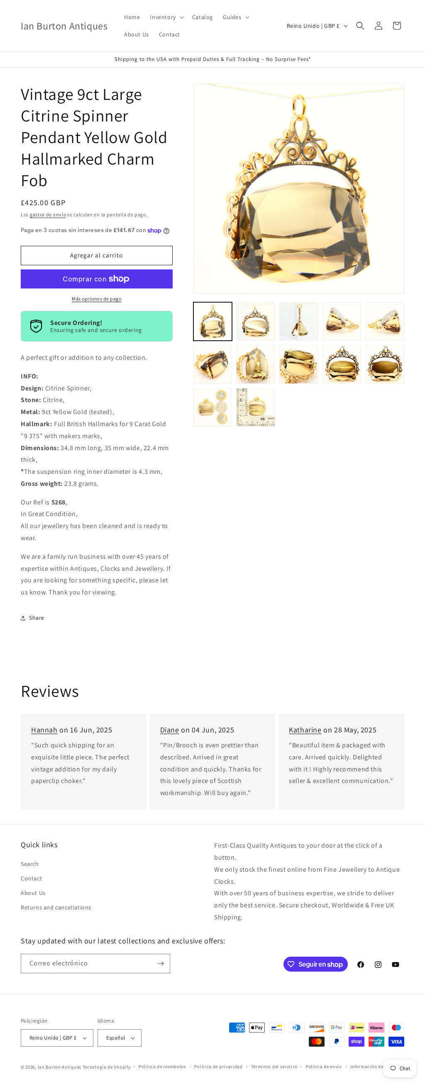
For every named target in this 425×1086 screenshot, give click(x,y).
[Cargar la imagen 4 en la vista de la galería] (341, 321)
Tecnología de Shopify (107, 1067)
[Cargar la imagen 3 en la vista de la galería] (298, 321)
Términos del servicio (274, 1066)
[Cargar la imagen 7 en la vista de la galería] (255, 364)
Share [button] (36, 617)
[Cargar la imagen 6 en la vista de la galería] (212, 364)
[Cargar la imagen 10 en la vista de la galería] (384, 364)
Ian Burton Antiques (59, 1067)
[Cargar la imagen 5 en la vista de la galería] (384, 321)
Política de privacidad (218, 1066)
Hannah (44, 730)
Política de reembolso (162, 1066)
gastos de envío (48, 214)
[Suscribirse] (160, 963)
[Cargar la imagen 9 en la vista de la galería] (341, 364)
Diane (169, 730)
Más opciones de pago (96, 299)
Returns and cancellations (56, 907)
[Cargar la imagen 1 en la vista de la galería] (212, 321)
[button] (166, 17)
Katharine (305, 730)
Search (30, 864)
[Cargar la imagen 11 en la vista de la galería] (212, 407)
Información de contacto (377, 1066)
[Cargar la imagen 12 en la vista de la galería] (255, 407)
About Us (33, 893)
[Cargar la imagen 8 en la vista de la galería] (298, 364)
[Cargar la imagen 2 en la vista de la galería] (255, 321)
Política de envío (323, 1066)
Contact (31, 878)
